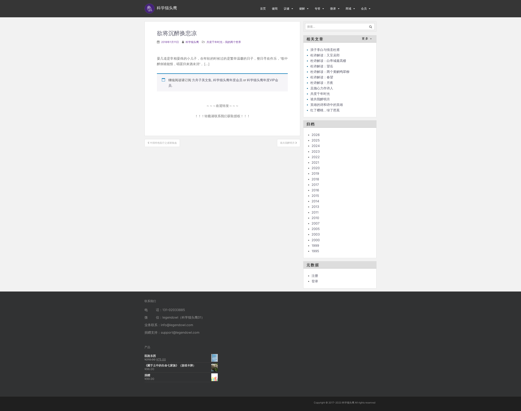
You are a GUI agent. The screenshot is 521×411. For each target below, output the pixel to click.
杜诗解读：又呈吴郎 (325, 55)
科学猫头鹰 (192, 42)
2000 (316, 240)
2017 (315, 185)
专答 (317, 8)
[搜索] (371, 26)
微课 (333, 8)
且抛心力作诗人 (321, 88)
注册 (315, 276)
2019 (315, 173)
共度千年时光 (320, 94)
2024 (316, 146)
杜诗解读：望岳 (321, 66)
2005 (316, 229)
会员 (364, 8)
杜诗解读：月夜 (321, 83)
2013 (315, 207)
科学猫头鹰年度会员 (227, 80)
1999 (315, 245)
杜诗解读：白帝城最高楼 (328, 61)
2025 (316, 140)
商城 (348, 8)
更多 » (367, 38)
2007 (316, 223)
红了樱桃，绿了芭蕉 (325, 110)
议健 (286, 8)
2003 (316, 234)
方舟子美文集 (201, 80)
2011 (315, 212)
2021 (315, 162)
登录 (315, 281)
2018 (315, 179)
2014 (315, 201)
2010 (315, 218)
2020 (316, 168)
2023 (316, 151)
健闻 (275, 8)
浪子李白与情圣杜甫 (325, 50)
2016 (315, 190)
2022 (316, 157)
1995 (315, 251)
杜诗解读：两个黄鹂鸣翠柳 (329, 72)
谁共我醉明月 (320, 99)
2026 (316, 135)
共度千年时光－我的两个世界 (224, 42)
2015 (315, 196)
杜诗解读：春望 (321, 77)
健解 (302, 8)
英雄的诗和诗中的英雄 (326, 105)
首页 (263, 8)
